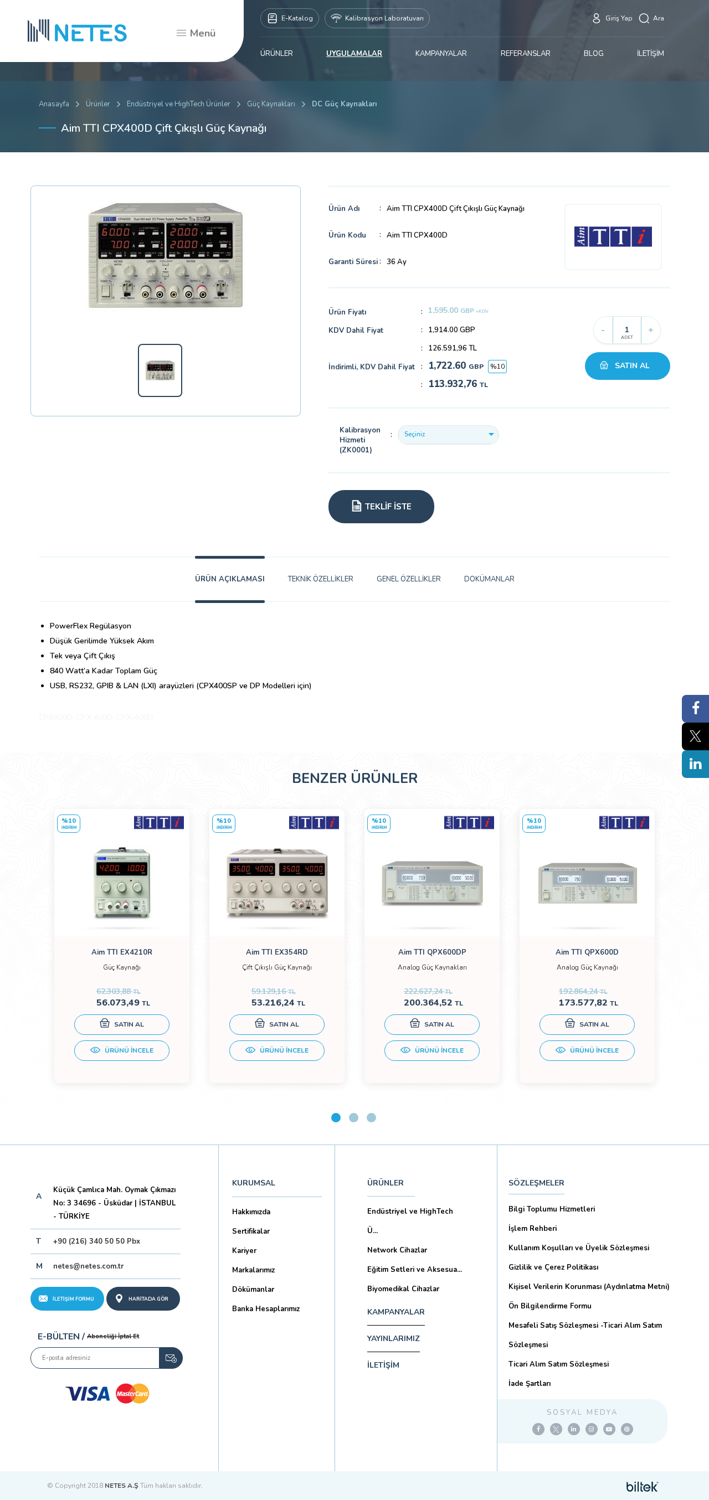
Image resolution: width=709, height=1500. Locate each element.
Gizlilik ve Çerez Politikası (553, 1267)
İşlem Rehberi (532, 1229)
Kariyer (244, 1251)
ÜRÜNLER (276, 54)
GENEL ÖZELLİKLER (409, 579)
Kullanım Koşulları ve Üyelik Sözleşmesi (578, 1248)
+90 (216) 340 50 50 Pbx (96, 1241)
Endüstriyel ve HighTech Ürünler (178, 104)
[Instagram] (591, 1429)
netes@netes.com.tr (88, 1266)
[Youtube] (609, 1429)
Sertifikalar (251, 1231)
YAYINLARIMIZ (393, 1338)
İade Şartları (529, 1384)
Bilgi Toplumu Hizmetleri (551, 1209)
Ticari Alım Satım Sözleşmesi (558, 1364)
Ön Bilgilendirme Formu (550, 1306)
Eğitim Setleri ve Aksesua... (414, 1270)
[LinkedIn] (574, 1429)
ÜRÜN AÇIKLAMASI (230, 579)
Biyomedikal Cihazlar (403, 1289)
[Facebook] (538, 1429)
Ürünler (98, 104)
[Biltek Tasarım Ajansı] (642, 1485)
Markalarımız (253, 1270)
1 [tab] (336, 1117)
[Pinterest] (627, 1429)
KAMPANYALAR (441, 54)
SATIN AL (632, 365)
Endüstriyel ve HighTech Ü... (410, 1221)
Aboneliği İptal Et (113, 1336)
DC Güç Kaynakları (344, 104)
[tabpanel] (121, 946)
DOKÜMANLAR (489, 579)
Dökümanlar (253, 1290)
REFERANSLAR (526, 54)
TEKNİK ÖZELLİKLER (320, 579)
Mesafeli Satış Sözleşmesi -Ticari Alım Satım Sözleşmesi (585, 1335)
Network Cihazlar (397, 1250)
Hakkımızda (251, 1212)
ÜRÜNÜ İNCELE (128, 1050)
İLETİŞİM (650, 54)
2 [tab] (353, 1117)
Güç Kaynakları (271, 104)
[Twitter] (556, 1429)
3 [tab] (371, 1117)
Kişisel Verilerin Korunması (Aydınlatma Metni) (589, 1287)
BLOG (594, 54)
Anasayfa (54, 104)
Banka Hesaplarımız (266, 1309)
